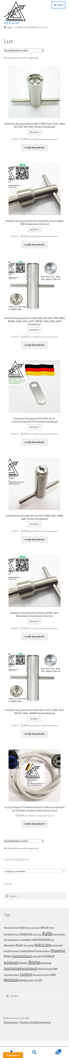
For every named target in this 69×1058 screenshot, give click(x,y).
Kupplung (26, 939)
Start (9, 27)
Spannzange (45, 963)
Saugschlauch (22, 956)
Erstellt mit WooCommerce (35, 1022)
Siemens (23, 962)
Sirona (34, 962)
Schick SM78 (37, 956)
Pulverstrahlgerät (27, 951)
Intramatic (37, 934)
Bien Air (44, 927)
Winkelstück (24, 980)
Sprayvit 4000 (51, 968)
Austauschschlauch (33, 928)
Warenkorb (53, 1049)
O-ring (46, 945)
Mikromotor (9, 945)
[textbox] (34, 871)
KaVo (47, 933)
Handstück (26, 934)
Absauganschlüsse (11, 927)
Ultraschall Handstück (41, 975)
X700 (36, 980)
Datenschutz (11, 1022)
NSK (38, 944)
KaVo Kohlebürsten (14, 940)
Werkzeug (11, 980)
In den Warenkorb (34, 147)
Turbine (26, 974)
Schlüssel (11, 962)
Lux (52, 939)
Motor (19, 945)
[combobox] (34, 871)
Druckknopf (9, 934)
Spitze (41, 968)
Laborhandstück (41, 939)
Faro (17, 934)
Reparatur (58, 950)
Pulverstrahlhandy (42, 951)
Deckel (51, 927)
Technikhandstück (11, 975)
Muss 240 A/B (29, 945)
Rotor (8, 956)
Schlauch (49, 956)
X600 (31, 980)
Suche (34, 1052)
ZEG (40, 980)
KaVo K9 (56, 934)
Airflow (22, 927)
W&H (53, 974)
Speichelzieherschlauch (21, 968)
